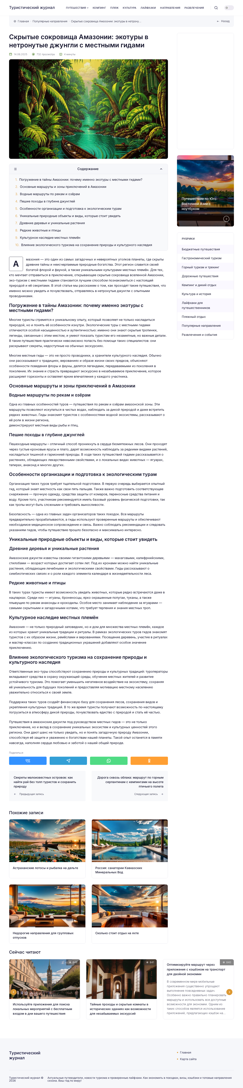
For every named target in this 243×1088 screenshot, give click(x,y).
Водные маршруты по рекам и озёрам (50, 194)
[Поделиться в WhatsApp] (109, 761)
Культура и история (196, 294)
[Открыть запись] (47, 848)
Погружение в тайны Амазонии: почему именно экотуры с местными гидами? (80, 179)
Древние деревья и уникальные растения (52, 223)
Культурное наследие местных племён (50, 237)
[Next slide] (226, 219)
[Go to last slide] (14, 992)
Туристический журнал (32, 7)
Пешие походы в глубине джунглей (47, 201)
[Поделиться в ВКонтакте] (28, 761)
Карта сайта (188, 1059)
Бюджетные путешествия (201, 249)
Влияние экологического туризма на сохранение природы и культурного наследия (86, 245)
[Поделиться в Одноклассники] (149, 761)
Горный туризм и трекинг (200, 267)
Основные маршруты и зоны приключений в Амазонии (63, 187)
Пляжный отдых (194, 317)
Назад (225, 21)
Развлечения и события (199, 334)
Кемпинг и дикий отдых (199, 285)
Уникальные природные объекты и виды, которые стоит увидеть (70, 216)
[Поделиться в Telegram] (68, 761)
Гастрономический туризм (201, 258)
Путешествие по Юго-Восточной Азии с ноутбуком (200, 204)
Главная (185, 1052)
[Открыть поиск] (216, 8)
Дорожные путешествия (200, 276)
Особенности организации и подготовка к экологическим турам (71, 208)
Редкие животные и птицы (40, 230)
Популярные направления (201, 325)
